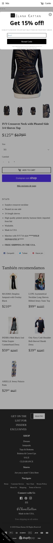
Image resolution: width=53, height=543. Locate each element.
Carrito (47, 3)
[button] (50, 14)
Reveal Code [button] (26, 41)
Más (7, 3)
